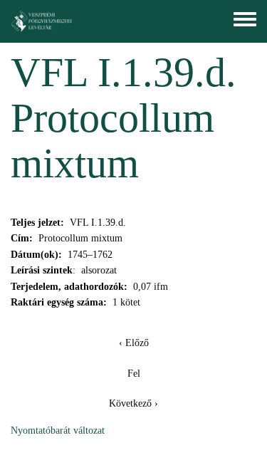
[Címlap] (42, 21)
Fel (133, 373)
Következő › (133, 403)
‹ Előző (134, 343)
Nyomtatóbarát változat (58, 430)
